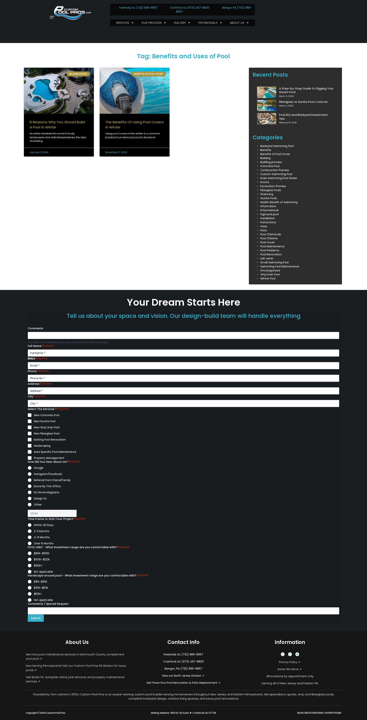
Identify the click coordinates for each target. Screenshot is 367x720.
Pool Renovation (271, 254)
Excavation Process (273, 186)
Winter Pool (267, 278)
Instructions (268, 222)
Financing (266, 194)
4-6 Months (42, 537)
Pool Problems (269, 250)
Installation (267, 218)
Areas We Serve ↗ (290, 669)
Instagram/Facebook (48, 474)
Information (268, 206)
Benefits (265, 150)
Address (40, 384)
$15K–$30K (40, 582)
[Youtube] (297, 654)
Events (264, 182)
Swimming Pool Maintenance (279, 266)
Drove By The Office (47, 486)
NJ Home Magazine (46, 492)
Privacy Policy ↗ (290, 662)
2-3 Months (41, 531)
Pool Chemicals (270, 234)
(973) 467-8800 (198, 8)
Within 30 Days (44, 525)
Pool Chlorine (269, 238)
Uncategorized (270, 270)
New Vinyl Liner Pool (46, 427)
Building (265, 158)
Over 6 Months (44, 543)
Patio (263, 230)
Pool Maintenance (272, 246)
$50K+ (38, 594)
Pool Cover (267, 242)
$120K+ (38, 565)
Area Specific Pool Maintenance (55, 452)
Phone (38, 371)
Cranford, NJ (178, 8)
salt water (267, 258)
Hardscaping (42, 446)
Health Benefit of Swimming (279, 202)
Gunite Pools (268, 198)
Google (38, 468)
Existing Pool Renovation (50, 440)
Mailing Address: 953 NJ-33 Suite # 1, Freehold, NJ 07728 (183, 712)
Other (38, 505)
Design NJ (40, 498)
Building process (271, 162)
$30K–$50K (41, 588)
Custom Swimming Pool (276, 174)
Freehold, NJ (127, 8)
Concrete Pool (269, 166)
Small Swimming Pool (274, 262)
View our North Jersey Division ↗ (183, 676)
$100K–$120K (42, 559)
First (30, 358)
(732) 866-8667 (147, 8)
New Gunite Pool (44, 421)
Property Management (49, 458)
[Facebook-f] (290, 654)
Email (38, 358)
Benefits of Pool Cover (275, 154)
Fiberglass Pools (270, 190)
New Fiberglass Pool (46, 433)
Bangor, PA (229, 8)
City (37, 396)
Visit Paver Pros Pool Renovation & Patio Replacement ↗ (183, 683)
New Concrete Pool (46, 415)
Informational (269, 210)
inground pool (269, 214)
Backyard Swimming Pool (277, 146)
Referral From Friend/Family (52, 480)
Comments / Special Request (48, 604)
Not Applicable (43, 572)
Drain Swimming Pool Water (278, 178)
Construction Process (274, 170)
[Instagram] (283, 654)
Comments (35, 328)
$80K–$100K (41, 553)
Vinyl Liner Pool (270, 274)
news (263, 226)
